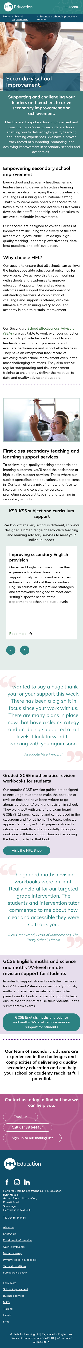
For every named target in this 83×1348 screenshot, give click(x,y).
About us (8, 1227)
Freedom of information (17, 1240)
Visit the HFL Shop (27, 850)
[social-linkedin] (27, 1182)
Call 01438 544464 (28, 1127)
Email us (20, 1117)
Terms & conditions (14, 1266)
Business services (13, 1296)
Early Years (9, 1283)
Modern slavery (12, 1253)
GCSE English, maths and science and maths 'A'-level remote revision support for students (41, 1022)
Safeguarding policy (15, 1272)
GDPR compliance (14, 1247)
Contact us (9, 1234)
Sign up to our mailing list (32, 1138)
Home (6, 16)
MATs (6, 1302)
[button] (10, 650)
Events (7, 1315)
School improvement (20, 18)
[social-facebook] (7, 1182)
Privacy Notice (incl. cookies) (19, 1260)
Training (8, 1309)
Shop (6, 1321)
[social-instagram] (17, 1182)
